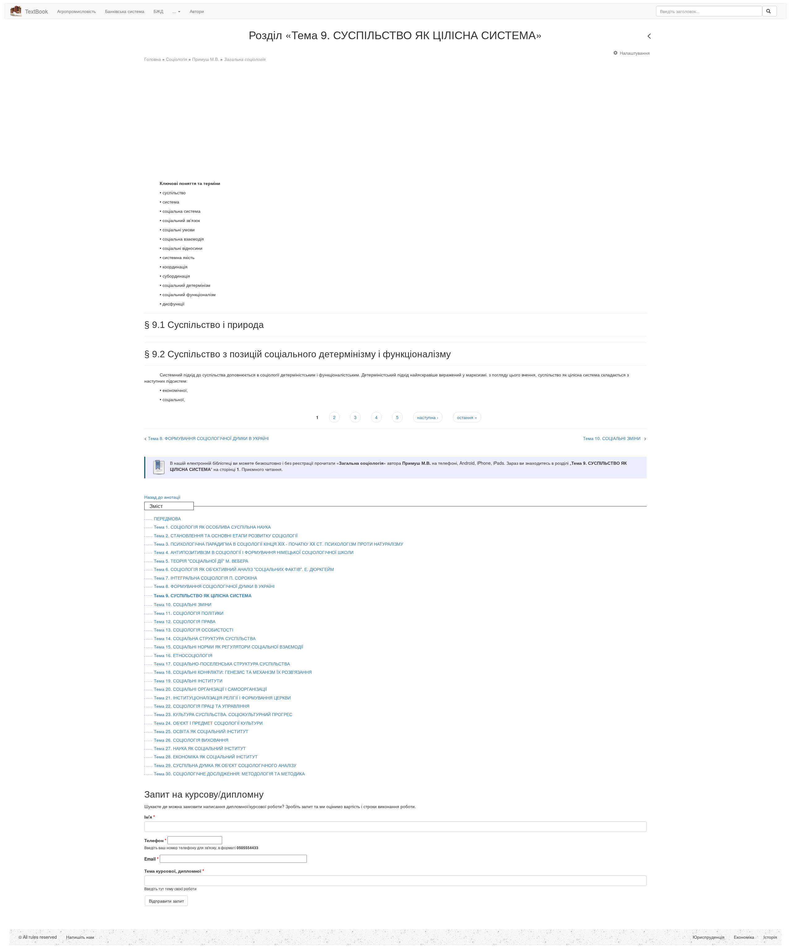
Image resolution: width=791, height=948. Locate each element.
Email (151, 859)
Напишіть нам (80, 937)
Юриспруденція (709, 937)
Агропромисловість (76, 11)
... (174, 11)
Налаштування (635, 53)
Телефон (155, 840)
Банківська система (124, 11)
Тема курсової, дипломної (174, 871)
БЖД (158, 11)
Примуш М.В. (205, 59)
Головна (152, 59)
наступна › (427, 417)
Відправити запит (166, 901)
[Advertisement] (329, 118)
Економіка (744, 937)
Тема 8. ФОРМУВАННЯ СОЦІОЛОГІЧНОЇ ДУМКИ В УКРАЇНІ (716, 36)
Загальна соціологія (244, 59)
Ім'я (149, 817)
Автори (197, 11)
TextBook (36, 11)
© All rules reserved (38, 937)
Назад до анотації (162, 497)
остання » (467, 417)
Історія (770, 937)
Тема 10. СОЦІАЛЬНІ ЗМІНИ (612, 438)
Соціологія (176, 59)
